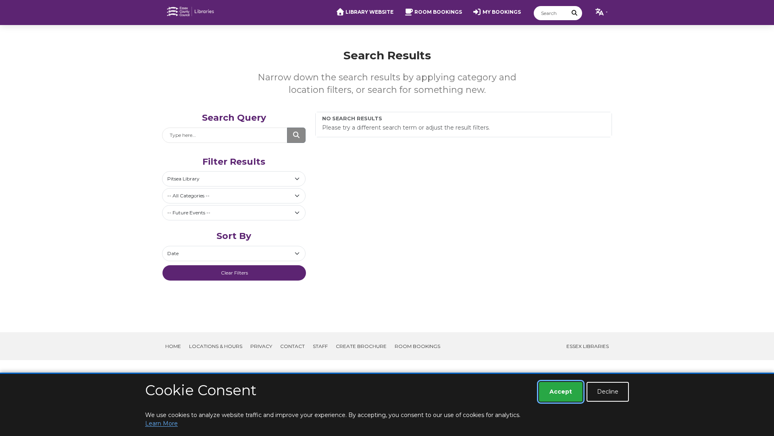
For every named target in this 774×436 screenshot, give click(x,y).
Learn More (161, 423)
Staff (320, 346)
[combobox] (234, 179)
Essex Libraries (587, 346)
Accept (560, 391)
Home (173, 346)
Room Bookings (417, 346)
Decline (607, 391)
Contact (292, 346)
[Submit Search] (575, 13)
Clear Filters (234, 273)
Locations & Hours (215, 346)
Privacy (261, 346)
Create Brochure (361, 346)
